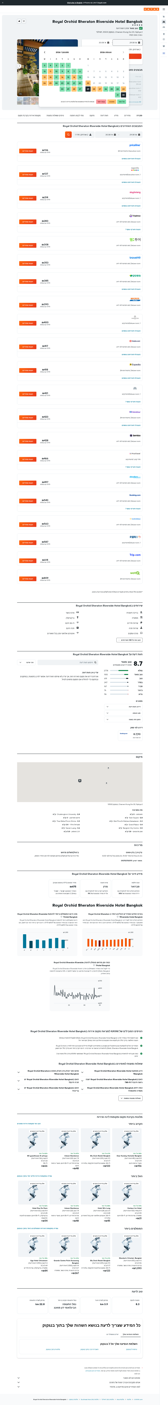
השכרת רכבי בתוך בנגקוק (90, 1349)
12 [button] (106, 77)
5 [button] (105, 71)
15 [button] (88, 77)
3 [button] (117, 71)
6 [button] (99, 71)
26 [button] (106, 89)
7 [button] (93, 71)
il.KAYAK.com (138, 1399)
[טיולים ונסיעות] (164, 46)
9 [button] (123, 77)
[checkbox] (130, 736)
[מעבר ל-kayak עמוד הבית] (151, 9)
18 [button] (112, 83)
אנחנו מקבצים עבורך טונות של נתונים (124, 1382)
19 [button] (106, 83)
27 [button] (100, 89)
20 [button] (100, 83)
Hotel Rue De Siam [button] (39, 1208)
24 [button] (117, 89)
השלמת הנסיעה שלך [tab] (131, 1334)
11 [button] (111, 77)
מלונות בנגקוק (73, 1399)
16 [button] (123, 83)
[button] (2, 2)
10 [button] (118, 77)
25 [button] (112, 89)
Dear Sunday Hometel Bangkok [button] (129, 1156)
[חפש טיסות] (164, 16)
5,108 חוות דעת (122, 28)
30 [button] (123, 95)
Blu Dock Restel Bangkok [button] (100, 1156)
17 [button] (117, 83)
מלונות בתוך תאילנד (107, 1399)
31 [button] (118, 95)
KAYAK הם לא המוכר (131, 1378)
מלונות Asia (120, 1399)
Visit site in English (74, 3)
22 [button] (88, 83)
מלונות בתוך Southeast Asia (90, 1399)
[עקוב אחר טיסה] (164, 39)
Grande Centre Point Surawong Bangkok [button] (66, 1261)
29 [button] (88, 89)
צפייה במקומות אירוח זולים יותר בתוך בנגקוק (34, 1176)
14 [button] (94, 77)
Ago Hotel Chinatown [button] (38, 1260)
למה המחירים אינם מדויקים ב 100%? (125, 1387)
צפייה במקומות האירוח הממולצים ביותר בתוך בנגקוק (37, 1228)
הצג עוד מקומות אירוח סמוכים (29, 1123)
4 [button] (111, 71)
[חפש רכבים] (164, 27)
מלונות (129, 1399)
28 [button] (94, 89)
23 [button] (123, 89)
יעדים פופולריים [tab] (113, 1334)
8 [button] (88, 71)
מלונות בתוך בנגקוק (53, 1349)
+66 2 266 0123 (136, 35)
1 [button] (68, 65)
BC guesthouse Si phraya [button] (37, 1156)
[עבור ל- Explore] (164, 34)
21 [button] (94, 83)
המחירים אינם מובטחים (93, 1371)
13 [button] (100, 77)
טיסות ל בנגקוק (131, 1349)
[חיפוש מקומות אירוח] (164, 21)
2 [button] (123, 71)
